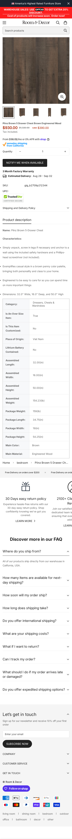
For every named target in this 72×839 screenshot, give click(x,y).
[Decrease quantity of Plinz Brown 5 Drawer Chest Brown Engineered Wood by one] (20, 151)
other (50, 819)
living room (9, 813)
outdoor (64, 813)
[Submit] (65, 30)
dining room (28, 813)
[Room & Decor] (36, 22)
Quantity (7, 151)
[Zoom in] (62, 97)
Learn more (24, 521)
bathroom (21, 819)
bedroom (22, 462)
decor (37, 819)
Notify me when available (25, 162)
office (6, 819)
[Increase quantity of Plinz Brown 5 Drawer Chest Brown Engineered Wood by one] (65, 151)
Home (6, 462)
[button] (65, 23)
